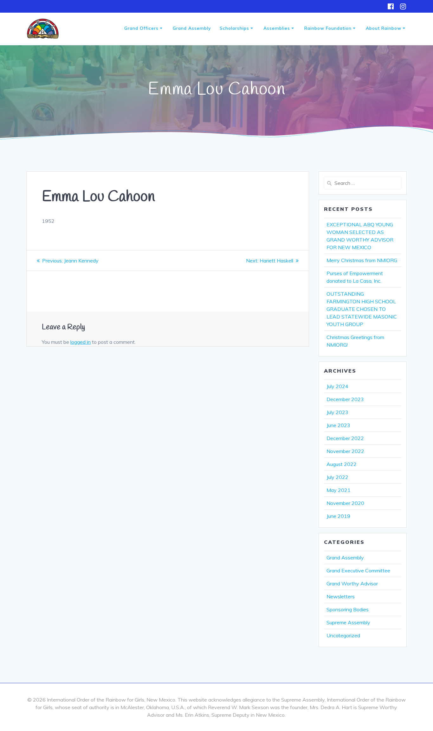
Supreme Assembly (348, 622)
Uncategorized (343, 635)
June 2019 (338, 516)
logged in (80, 342)
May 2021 (338, 490)
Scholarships (234, 28)
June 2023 (338, 425)
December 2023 (345, 399)
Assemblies (276, 28)
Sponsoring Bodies (347, 609)
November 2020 (345, 503)
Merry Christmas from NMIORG (361, 260)
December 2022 (345, 438)
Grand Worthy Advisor (352, 583)
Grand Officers (141, 28)
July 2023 (337, 412)
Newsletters (340, 596)
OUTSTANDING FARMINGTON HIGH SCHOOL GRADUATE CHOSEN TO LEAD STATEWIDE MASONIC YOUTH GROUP (361, 309)
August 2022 (341, 464)
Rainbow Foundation (328, 28)
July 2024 (337, 386)
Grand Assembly (192, 28)
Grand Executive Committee (358, 570)
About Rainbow (383, 28)
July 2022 (337, 477)
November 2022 (345, 451)
